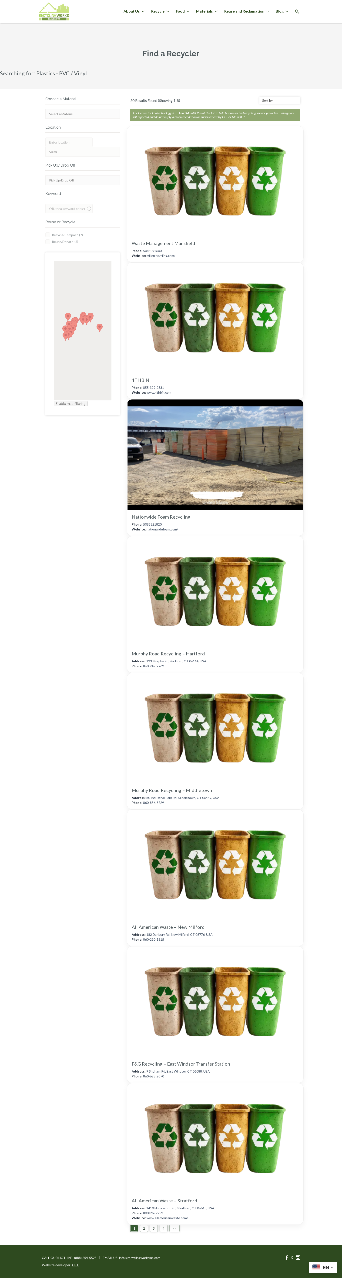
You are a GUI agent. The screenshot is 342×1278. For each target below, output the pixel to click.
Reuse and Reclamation (244, 11)
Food (180, 11)
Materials (204, 11)
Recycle (157, 11)
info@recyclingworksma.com (139, 1258)
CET (75, 1265)
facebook (287, 1257)
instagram (298, 1257)
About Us (132, 11)
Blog (280, 11)
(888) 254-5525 (85, 1258)
